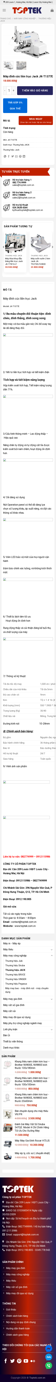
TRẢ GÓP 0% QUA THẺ (15, 105)
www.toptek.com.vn (25, 925)
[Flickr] (32, 1361)
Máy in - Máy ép (12, 943)
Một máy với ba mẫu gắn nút (18, 323)
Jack (17, 150)
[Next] (48, 42)
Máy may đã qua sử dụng (16, 1017)
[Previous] (8, 42)
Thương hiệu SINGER (15, 979)
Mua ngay (35, 120)
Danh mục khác (11, 1047)
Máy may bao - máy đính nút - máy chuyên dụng (27, 990)
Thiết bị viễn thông (13, 1041)
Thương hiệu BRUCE (15, 974)
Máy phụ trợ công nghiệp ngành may (22, 1023)
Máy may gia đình (12, 998)
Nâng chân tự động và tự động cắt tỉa (23, 445)
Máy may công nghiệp (25, 18)
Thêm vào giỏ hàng (35, 90)
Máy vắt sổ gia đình (13, 1005)
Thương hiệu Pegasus (16, 983)
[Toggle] (52, 949)
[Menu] (4, 10)
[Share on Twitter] (12, 156)
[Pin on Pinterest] (20, 156)
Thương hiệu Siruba (15, 965)
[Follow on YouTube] (26, 1361)
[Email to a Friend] (16, 156)
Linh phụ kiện (10, 1029)
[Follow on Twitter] (12, 1361)
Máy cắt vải (9, 1011)
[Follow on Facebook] (5, 1361)
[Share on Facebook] (8, 156)
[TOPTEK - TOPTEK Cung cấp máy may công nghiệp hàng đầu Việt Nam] (28, 10)
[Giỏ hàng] (52, 10)
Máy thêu (8, 949)
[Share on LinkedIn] (24, 156)
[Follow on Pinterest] (19, 1361)
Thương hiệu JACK (21, 145)
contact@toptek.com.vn (23, 921)
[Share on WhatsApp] (5, 156)
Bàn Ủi (6, 1035)
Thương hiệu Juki (14, 961)
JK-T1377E (14, 306)
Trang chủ (5, 18)
